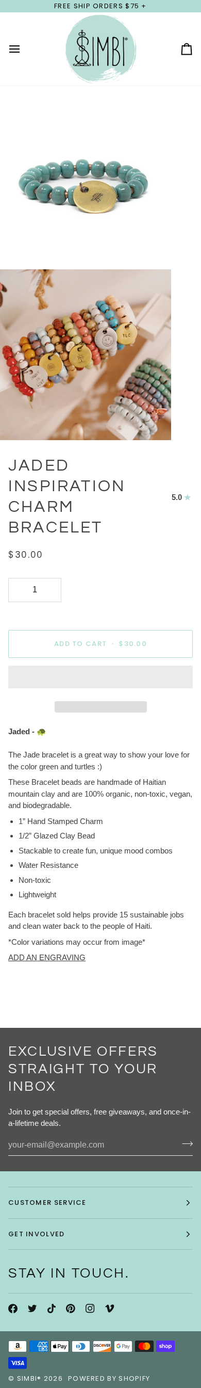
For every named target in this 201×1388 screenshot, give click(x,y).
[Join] (184, 1144)
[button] (100, 679)
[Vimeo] (109, 1308)
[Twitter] (32, 1308)
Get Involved (36, 1234)
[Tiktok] (51, 1308)
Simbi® (29, 1378)
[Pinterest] (70, 1308)
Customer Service (47, 1202)
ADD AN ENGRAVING (47, 957)
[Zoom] (19, 245)
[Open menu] (23, 49)
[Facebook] (13, 1308)
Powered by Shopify (109, 1378)
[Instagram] (90, 1308)
